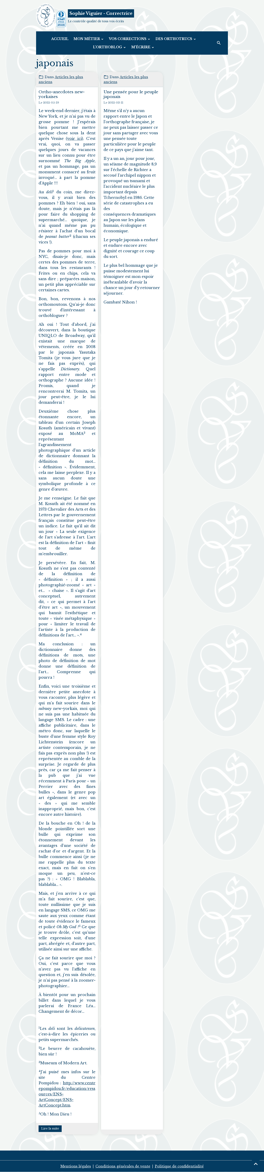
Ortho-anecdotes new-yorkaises (62, 94)
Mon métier (87, 39)
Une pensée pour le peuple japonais (131, 94)
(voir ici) (74, 138)
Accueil (59, 39)
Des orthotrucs (174, 39)
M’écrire (141, 47)
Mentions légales (75, 1166)
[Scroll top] (256, 1164)
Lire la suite (50, 1128)
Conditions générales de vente (122, 1166)
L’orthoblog (108, 47)
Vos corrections (128, 39)
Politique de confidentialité (179, 1166)
